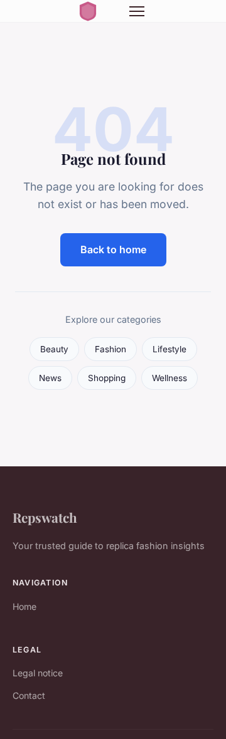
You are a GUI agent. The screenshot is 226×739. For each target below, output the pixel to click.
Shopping (107, 378)
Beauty (54, 349)
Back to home (113, 249)
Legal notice (38, 673)
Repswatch (45, 517)
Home (24, 606)
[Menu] (136, 11)
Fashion (110, 349)
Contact (29, 695)
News (50, 378)
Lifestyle (169, 349)
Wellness (169, 378)
